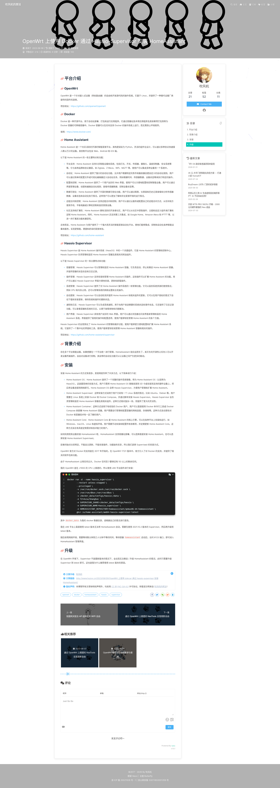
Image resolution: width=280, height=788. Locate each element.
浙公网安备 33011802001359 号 (153, 780)
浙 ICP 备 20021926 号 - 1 (123, 780)
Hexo (134, 776)
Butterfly (148, 776)
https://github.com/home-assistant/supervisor (92, 334)
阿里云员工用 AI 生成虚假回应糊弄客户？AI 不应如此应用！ (204, 194)
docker (77, 595)
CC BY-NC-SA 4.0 (120, 586)
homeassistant (90, 595)
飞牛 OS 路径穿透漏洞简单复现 (201, 164)
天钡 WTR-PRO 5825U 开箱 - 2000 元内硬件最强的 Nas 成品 (204, 205)
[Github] (204, 110)
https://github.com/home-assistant (87, 235)
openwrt (65, 595)
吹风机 (79, 574)
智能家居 (74, 48)
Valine (173, 746)
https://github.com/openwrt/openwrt (88, 106)
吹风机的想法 (160, 586)
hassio (104, 595)
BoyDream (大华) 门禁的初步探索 (203, 184)
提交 (169, 727)
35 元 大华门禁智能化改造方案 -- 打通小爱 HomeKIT (204, 174)
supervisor (116, 595)
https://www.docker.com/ (79, 131)
